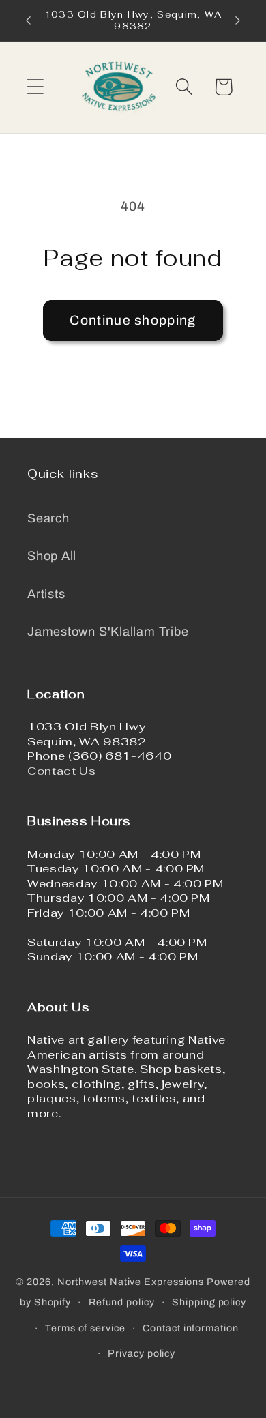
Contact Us (61, 770)
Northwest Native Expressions (130, 1281)
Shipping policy (209, 1302)
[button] (35, 87)
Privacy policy (141, 1353)
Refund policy (122, 1302)
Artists (46, 594)
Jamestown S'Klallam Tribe (108, 631)
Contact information (190, 1328)
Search (48, 518)
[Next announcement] (238, 20)
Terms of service (85, 1328)
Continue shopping (133, 320)
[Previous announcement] (29, 20)
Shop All (51, 556)
